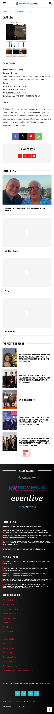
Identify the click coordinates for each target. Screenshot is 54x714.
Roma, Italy (7, 652)
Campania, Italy (9, 657)
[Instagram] (25, 156)
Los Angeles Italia (10, 609)
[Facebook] (15, 136)
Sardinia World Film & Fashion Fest (18, 670)
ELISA (7, 291)
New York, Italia (9, 618)
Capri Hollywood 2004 (27, 400)
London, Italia (8, 639)
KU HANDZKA (10, 331)
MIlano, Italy (8, 648)
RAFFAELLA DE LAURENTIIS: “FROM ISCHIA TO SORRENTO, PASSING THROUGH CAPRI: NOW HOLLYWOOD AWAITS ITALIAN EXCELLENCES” (25, 531)
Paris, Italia (7, 643)
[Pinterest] (31, 136)
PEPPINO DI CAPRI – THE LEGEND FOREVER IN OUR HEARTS (25, 209)
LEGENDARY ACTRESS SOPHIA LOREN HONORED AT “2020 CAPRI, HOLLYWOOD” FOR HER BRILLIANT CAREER (24, 574)
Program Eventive (18, 11)
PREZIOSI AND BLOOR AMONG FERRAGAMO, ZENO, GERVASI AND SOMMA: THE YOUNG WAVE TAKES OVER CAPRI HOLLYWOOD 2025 (25, 548)
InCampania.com (10, 600)
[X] (23, 136)
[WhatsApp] (38, 136)
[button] (4, 3)
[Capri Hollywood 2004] (10, 399)
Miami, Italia (8, 622)
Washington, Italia (10, 627)
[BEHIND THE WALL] (27, 232)
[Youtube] (34, 156)
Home (5, 11)
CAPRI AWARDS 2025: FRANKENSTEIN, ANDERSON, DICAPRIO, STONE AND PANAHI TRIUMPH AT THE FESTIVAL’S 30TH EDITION (27, 536)
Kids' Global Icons (10, 666)
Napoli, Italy (8, 661)
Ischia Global (8, 604)
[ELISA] (27, 272)
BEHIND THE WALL (12, 250)
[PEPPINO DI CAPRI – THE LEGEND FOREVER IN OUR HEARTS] (27, 190)
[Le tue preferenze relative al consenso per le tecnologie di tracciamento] (49, 709)
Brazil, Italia (8, 631)
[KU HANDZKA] (27, 313)
